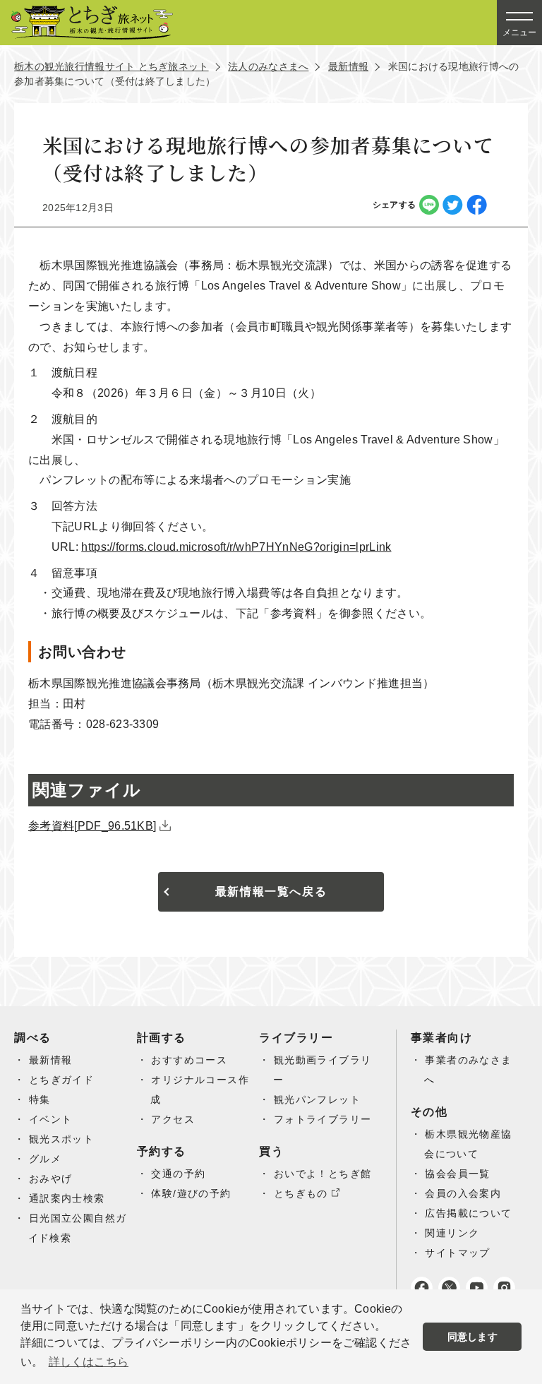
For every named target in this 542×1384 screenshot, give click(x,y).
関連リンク (452, 1233)
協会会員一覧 (457, 1173)
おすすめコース (189, 1060)
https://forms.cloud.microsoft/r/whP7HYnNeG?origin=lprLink (236, 547)
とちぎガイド (61, 1079)
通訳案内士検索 (67, 1198)
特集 (40, 1099)
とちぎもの (301, 1193)
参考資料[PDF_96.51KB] (92, 826)
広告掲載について (468, 1213)
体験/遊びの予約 (191, 1193)
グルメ (45, 1158)
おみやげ (51, 1178)
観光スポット (61, 1139)
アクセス (173, 1119)
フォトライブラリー (323, 1119)
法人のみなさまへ (268, 66)
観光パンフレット (317, 1099)
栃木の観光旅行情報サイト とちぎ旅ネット (111, 66)
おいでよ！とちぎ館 (323, 1173)
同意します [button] (472, 1336)
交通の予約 (178, 1173)
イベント (51, 1119)
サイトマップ (457, 1252)
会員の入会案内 (463, 1193)
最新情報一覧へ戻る (271, 891)
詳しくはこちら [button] (88, 1362)
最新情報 (348, 66)
